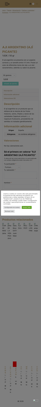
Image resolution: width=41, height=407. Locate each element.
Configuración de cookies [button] (12, 207)
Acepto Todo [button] (27, 207)
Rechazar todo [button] (9, 211)
